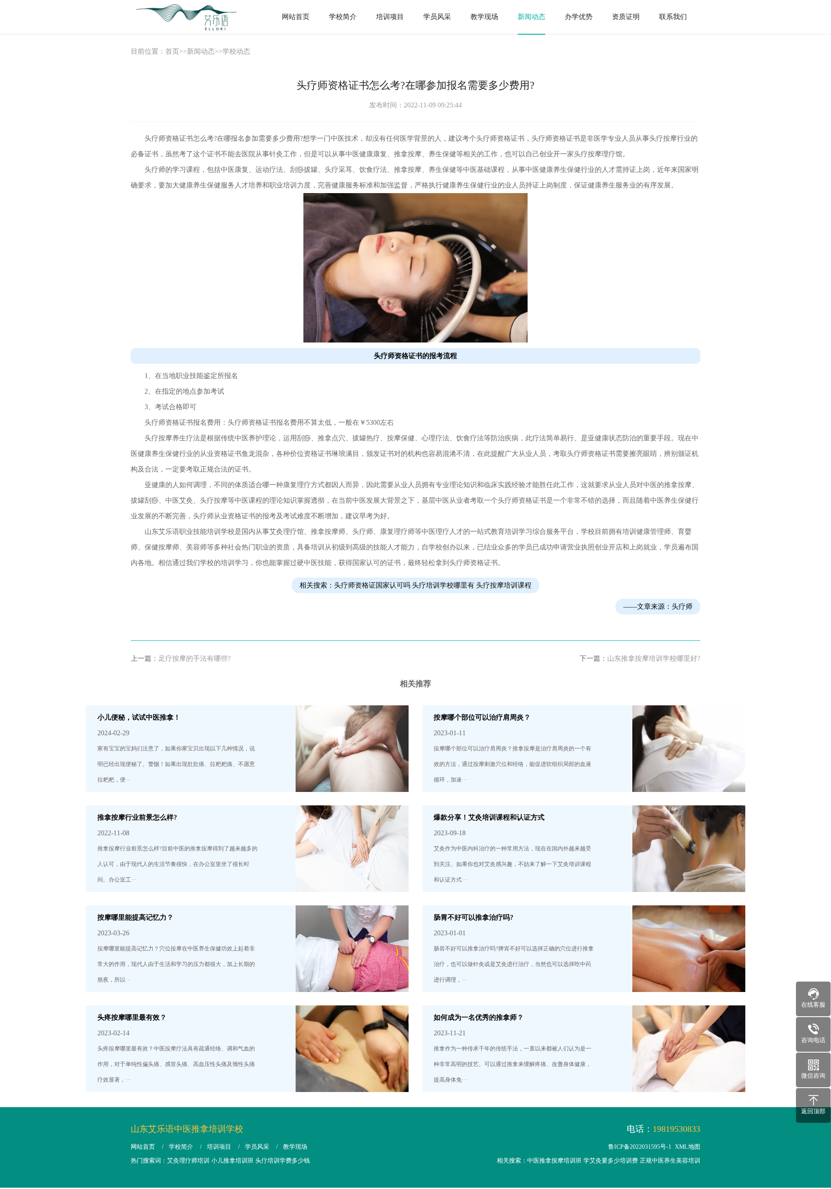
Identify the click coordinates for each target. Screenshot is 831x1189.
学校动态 (236, 51)
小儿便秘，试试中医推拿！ (138, 717)
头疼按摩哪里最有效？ (132, 1017)
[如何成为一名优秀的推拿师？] (688, 1084)
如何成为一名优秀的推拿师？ (479, 1017)
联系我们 (673, 16)
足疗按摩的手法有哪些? (194, 658)
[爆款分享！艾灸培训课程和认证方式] (688, 884)
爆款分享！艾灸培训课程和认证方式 (489, 817)
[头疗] (415, 340)
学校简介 (343, 16)
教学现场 (484, 16)
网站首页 (295, 16)
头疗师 (682, 606)
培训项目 (390, 16)
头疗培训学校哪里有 (443, 585)
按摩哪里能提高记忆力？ (135, 917)
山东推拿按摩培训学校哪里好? (653, 658)
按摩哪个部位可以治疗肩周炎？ (482, 717)
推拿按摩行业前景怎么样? (137, 817)
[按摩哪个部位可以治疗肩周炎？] (688, 784)
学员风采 (437, 16)
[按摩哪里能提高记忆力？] (352, 984)
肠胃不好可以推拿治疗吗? (473, 917)
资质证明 (626, 16)
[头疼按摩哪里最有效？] (352, 1084)
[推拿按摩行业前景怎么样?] (352, 884)
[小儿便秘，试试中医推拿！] (352, 784)
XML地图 (687, 1147)
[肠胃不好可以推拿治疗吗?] (688, 984)
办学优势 (579, 16)
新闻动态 (531, 16)
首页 (172, 51)
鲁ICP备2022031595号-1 (639, 1147)
